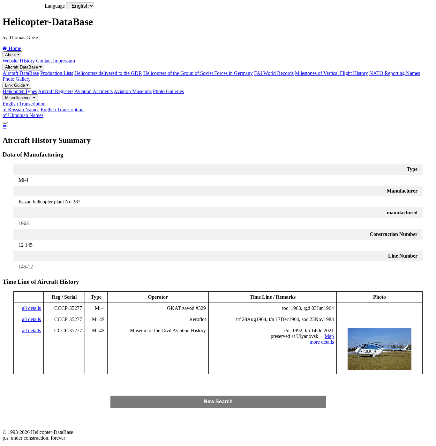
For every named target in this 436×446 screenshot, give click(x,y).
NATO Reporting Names (394, 73)
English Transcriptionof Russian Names (24, 106)
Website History (19, 60)
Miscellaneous (19, 97)
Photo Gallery (17, 79)
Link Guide (15, 85)
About (11, 54)
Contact (44, 60)
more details (322, 342)
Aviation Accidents (93, 91)
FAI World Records (274, 73)
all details (31, 308)
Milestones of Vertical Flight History (331, 73)
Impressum (64, 60)
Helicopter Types (20, 91)
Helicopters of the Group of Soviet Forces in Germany (198, 73)
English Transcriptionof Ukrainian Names (43, 112)
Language (55, 6)
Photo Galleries (168, 91)
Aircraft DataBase (22, 67)
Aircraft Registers (55, 91)
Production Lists (56, 73)
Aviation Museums (133, 91)
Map (329, 336)
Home (14, 48)
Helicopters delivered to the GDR (108, 73)
